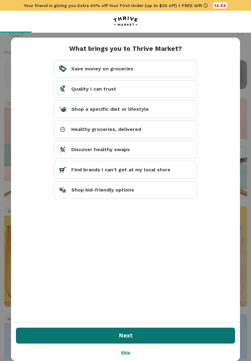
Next (126, 335)
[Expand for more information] (205, 5)
